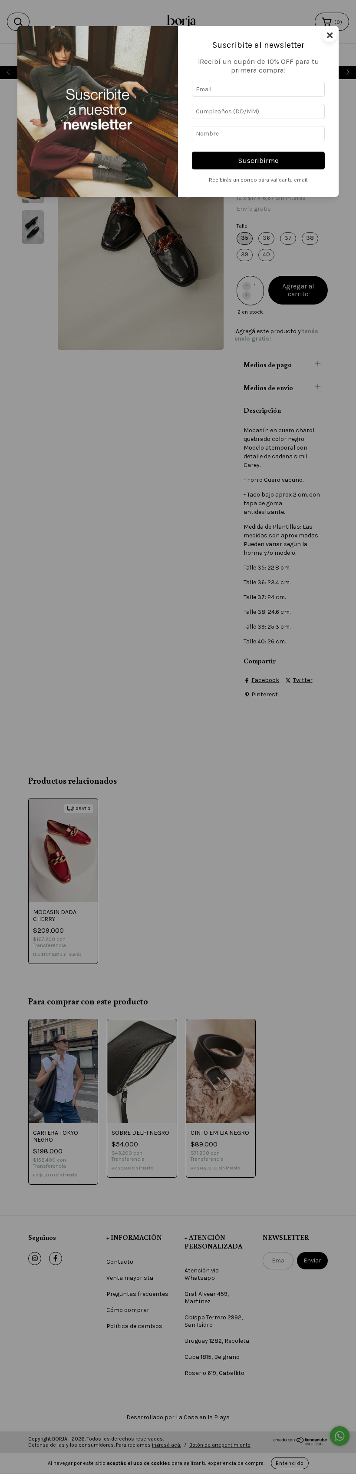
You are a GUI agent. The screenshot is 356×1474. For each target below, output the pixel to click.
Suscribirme (258, 160)
